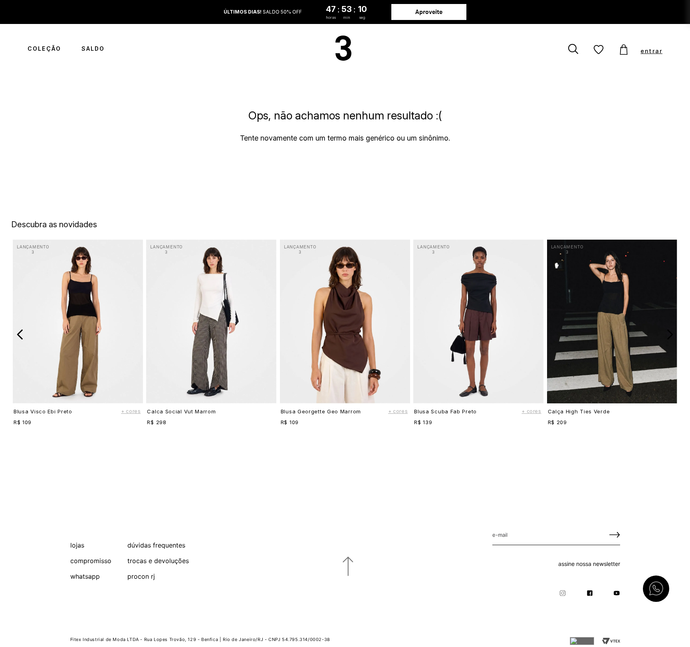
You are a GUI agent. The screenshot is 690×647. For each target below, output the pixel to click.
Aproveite (429, 12)
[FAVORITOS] (598, 50)
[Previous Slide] (20, 334)
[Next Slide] (669, 334)
